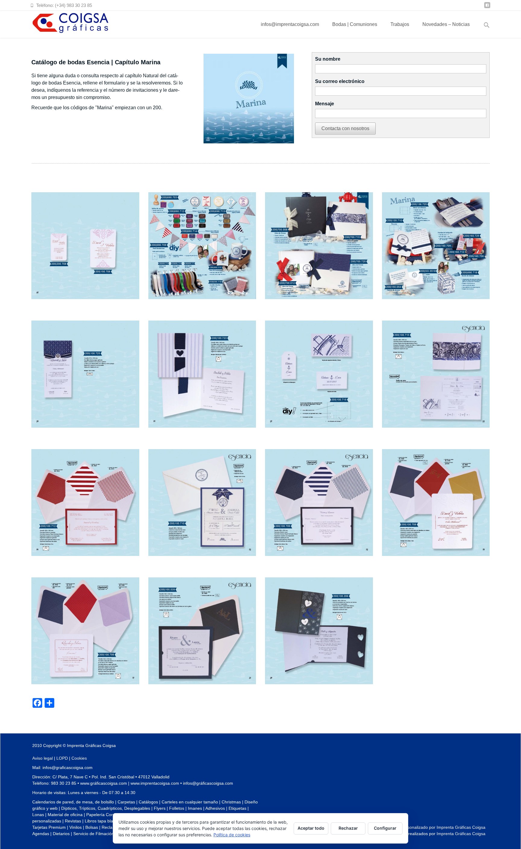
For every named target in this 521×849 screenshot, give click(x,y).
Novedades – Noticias (446, 24)
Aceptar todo (311, 828)
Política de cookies (231, 834)
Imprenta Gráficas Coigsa (461, 833)
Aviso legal (42, 758)
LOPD (62, 758)
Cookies (79, 758)
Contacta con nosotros (345, 128)
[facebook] (487, 7)
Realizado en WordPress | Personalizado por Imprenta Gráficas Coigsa (417, 827)
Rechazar (348, 828)
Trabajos (399, 24)
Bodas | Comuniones (354, 24)
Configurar (385, 828)
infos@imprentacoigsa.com (290, 24)
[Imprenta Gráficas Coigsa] (65, 23)
